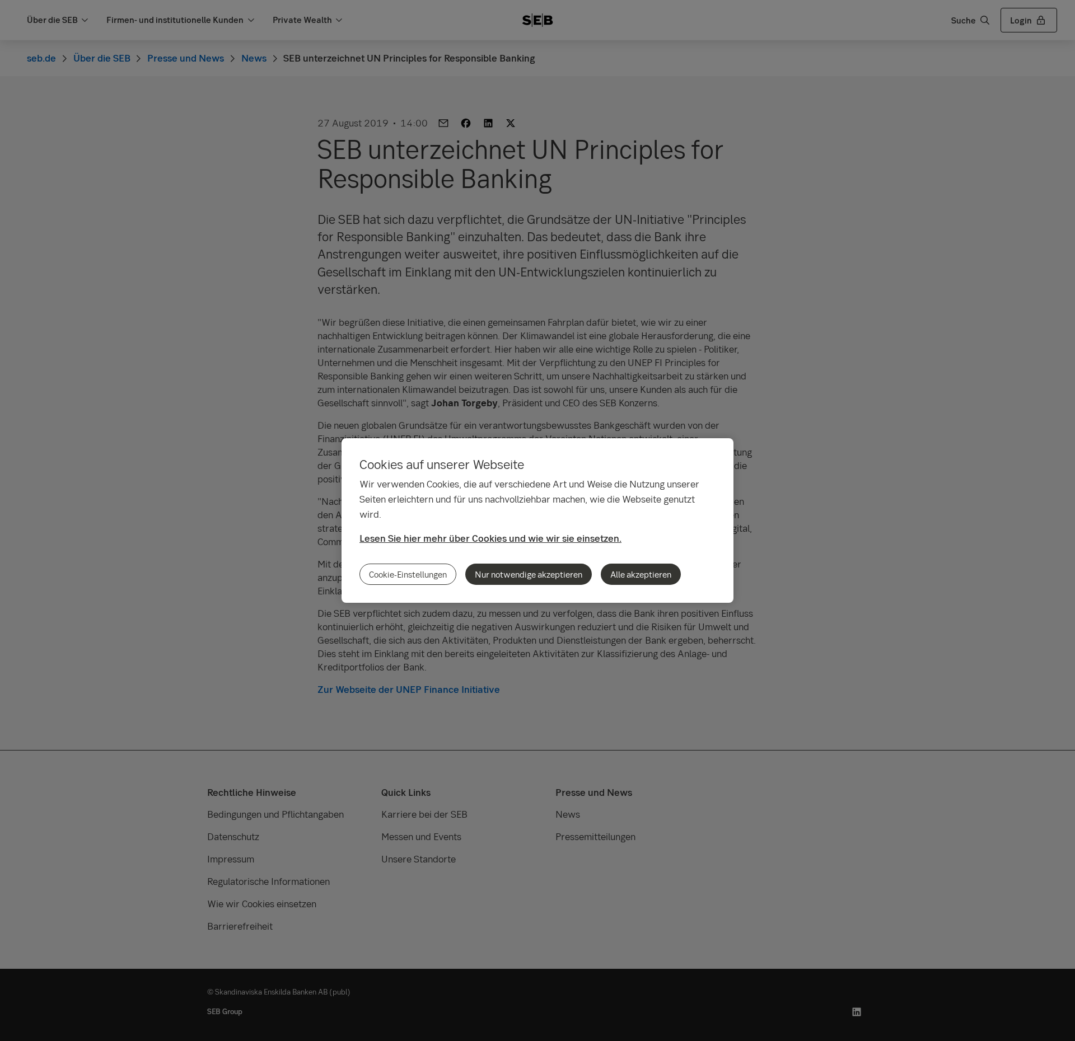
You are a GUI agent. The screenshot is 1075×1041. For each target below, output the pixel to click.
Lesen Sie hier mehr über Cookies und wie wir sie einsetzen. (490, 538)
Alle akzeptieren (640, 574)
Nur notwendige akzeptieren (528, 574)
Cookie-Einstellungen (408, 574)
